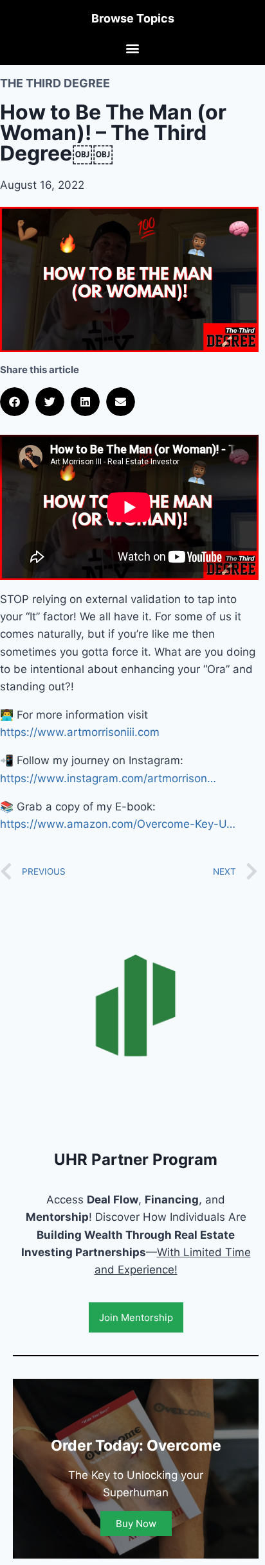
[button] (132, 47)
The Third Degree (55, 83)
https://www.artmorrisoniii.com (80, 732)
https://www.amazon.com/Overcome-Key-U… (117, 823)
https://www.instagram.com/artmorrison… (108, 778)
